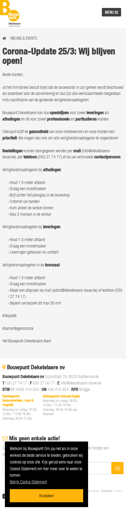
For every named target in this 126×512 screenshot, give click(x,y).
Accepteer (46, 495)
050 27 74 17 (16, 382)
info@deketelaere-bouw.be (81, 382)
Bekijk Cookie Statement (28, 481)
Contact (117, 491)
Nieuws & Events (23, 38)
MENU (110, 12)
